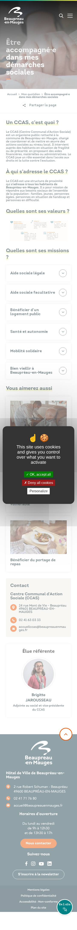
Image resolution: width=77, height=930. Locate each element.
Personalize (39, 491)
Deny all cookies (40, 483)
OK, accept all (40, 474)
